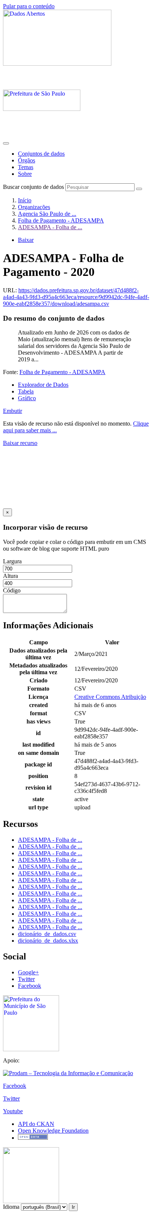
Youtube (13, 1111)
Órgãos (26, 160)
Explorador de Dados (43, 385)
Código (12, 590)
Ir (73, 1207)
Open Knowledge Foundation (53, 1130)
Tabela (26, 391)
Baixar (26, 240)
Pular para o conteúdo (29, 6)
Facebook (29, 986)
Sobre (25, 174)
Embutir (12, 411)
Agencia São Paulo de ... (47, 214)
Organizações (34, 207)
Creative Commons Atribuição (110, 697)
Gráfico (27, 398)
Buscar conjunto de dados (33, 187)
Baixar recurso (20, 443)
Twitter (26, 979)
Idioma (11, 1207)
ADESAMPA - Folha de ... (50, 227)
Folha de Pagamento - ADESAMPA (61, 220)
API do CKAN (36, 1124)
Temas (25, 167)
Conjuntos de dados (41, 153)
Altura (10, 576)
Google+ (28, 972)
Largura (12, 561)
